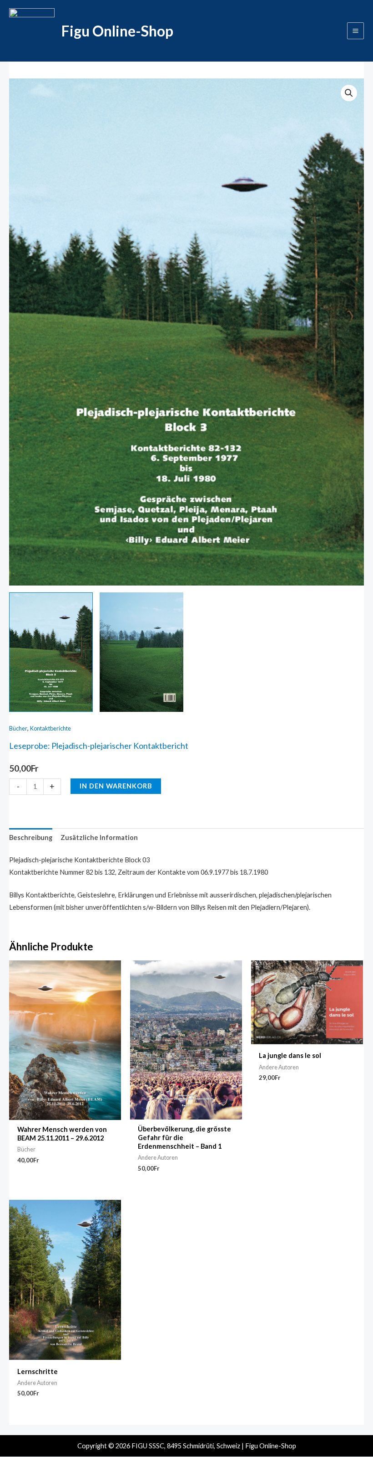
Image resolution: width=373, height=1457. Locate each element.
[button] (349, 93)
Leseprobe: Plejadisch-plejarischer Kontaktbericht (98, 746)
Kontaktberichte (50, 728)
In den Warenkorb (116, 786)
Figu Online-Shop (117, 31)
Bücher (18, 728)
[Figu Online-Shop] (32, 31)
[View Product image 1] (51, 652)
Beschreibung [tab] (30, 837)
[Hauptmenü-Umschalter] (355, 30)
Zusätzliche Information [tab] (99, 837)
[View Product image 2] (141, 652)
